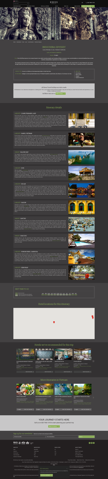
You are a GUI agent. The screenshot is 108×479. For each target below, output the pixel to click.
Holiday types (31, 6)
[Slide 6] (56, 33)
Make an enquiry (86, 6)
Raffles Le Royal (54, 256)
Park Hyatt (26, 206)
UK (55, 449)
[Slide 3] (53, 33)
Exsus (54, 2)
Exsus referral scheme (79, 454)
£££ (41, 366)
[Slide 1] (51, 33)
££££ (22, 366)
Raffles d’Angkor (37, 273)
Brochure (77, 6)
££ (42, 366)
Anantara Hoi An (20, 191)
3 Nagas (45, 117)
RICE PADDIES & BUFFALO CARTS (43, 396)
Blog (56, 6)
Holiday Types (36, 451)
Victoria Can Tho (27, 228)
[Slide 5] (55, 33)
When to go (36, 456)
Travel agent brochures (79, 456)
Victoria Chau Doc (56, 240)
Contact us (15, 451)
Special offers (45, 6)
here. (14, 476)
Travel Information (16, 454)
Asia (55, 451)
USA (55, 454)
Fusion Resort (77, 361)
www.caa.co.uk (81, 467)
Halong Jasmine (53, 154)
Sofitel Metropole (46, 135)
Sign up (80, 436)
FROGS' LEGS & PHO (21, 396)
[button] (54, 322)
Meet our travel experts (79, 451)
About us (76, 449)
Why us (66, 6)
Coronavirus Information (17, 456)
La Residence (25, 170)
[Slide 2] (52, 33)
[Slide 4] (54, 33)
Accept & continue (45, 475)
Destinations (17, 6)
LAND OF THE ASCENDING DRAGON (63, 396)
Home (14, 449)
